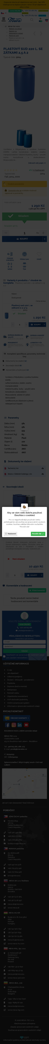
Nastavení (12, 534)
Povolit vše (36, 534)
